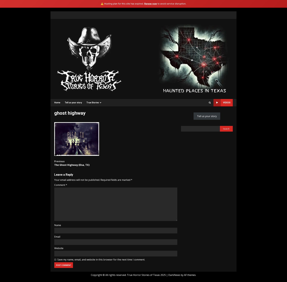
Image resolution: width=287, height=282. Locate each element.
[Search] (210, 103)
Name (57, 225)
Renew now (150, 3)
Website (58, 248)
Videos (226, 102)
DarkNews (174, 275)
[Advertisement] (194, 58)
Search (226, 128)
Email (57, 236)
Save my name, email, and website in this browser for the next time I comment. (101, 259)
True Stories (92, 102)
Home (57, 102)
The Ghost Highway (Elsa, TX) (72, 163)
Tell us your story (73, 102)
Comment (60, 185)
